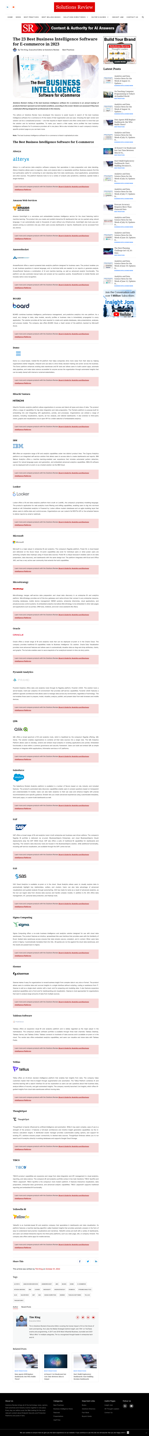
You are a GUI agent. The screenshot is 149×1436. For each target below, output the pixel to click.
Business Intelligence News (123, 85)
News (18, 17)
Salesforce (25, 1295)
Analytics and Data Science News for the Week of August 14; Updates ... (123, 108)
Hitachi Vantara (19, 1289)
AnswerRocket (47, 1284)
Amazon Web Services (25, 200)
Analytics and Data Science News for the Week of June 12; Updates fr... (125, 280)
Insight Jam (118, 17)
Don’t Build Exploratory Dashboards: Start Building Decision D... (124, 163)
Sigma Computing (50, 1295)
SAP (33, 1295)
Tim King (24, 49)
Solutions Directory (88, 1409)
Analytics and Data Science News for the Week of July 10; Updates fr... (124, 221)
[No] (146, 1433)
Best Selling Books (51, 17)
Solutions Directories (74, 17)
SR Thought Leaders (111, 1409)
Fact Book (85, 1412)
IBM (30, 1289)
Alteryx (17, 1284)
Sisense (62, 1295)
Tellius (87, 1295)
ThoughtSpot (20, 1111)
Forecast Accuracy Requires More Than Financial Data (123, 206)
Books (84, 1405)
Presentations (58, 1416)
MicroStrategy (60, 1289)
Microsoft (47, 1289)
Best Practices (31, 17)
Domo (72, 1284)
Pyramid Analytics (85, 1289)
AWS (57, 1284)
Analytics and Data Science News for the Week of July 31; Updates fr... (124, 136)
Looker (37, 1289)
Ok (128, 1432)
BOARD (64, 1284)
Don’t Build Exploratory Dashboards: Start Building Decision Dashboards (83, 1376)
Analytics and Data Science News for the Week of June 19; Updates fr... (125, 264)
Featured (56, 1412)
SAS (39, 1295)
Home (10, 17)
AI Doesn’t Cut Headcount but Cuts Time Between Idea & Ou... (125, 150)
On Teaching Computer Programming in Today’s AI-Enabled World (124, 93)
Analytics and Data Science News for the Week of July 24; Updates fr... (124, 177)
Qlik (15, 1295)
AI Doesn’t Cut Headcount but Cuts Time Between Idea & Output (55, 1376)
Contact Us (132, 17)
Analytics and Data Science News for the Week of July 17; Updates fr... (124, 192)
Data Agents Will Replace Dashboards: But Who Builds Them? (25, 1376)
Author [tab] (15, 1307)
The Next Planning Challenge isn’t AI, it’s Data (123, 250)
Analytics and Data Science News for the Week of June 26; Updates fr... (125, 236)
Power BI (72, 1289)
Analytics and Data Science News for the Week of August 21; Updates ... (123, 79)
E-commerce (81, 1284)
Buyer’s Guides (99, 17)
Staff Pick (56, 1420)
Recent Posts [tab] (26, 1307)
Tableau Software (74, 1295)
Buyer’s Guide (87, 1416)
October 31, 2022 (53, 1269)
